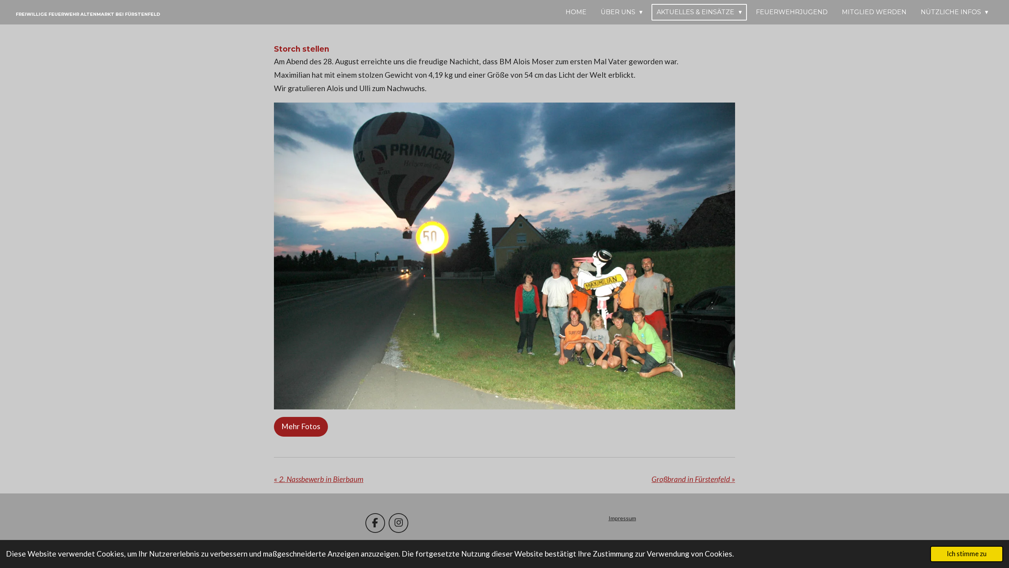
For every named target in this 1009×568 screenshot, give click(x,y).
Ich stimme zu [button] (967, 553)
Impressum (622, 518)
